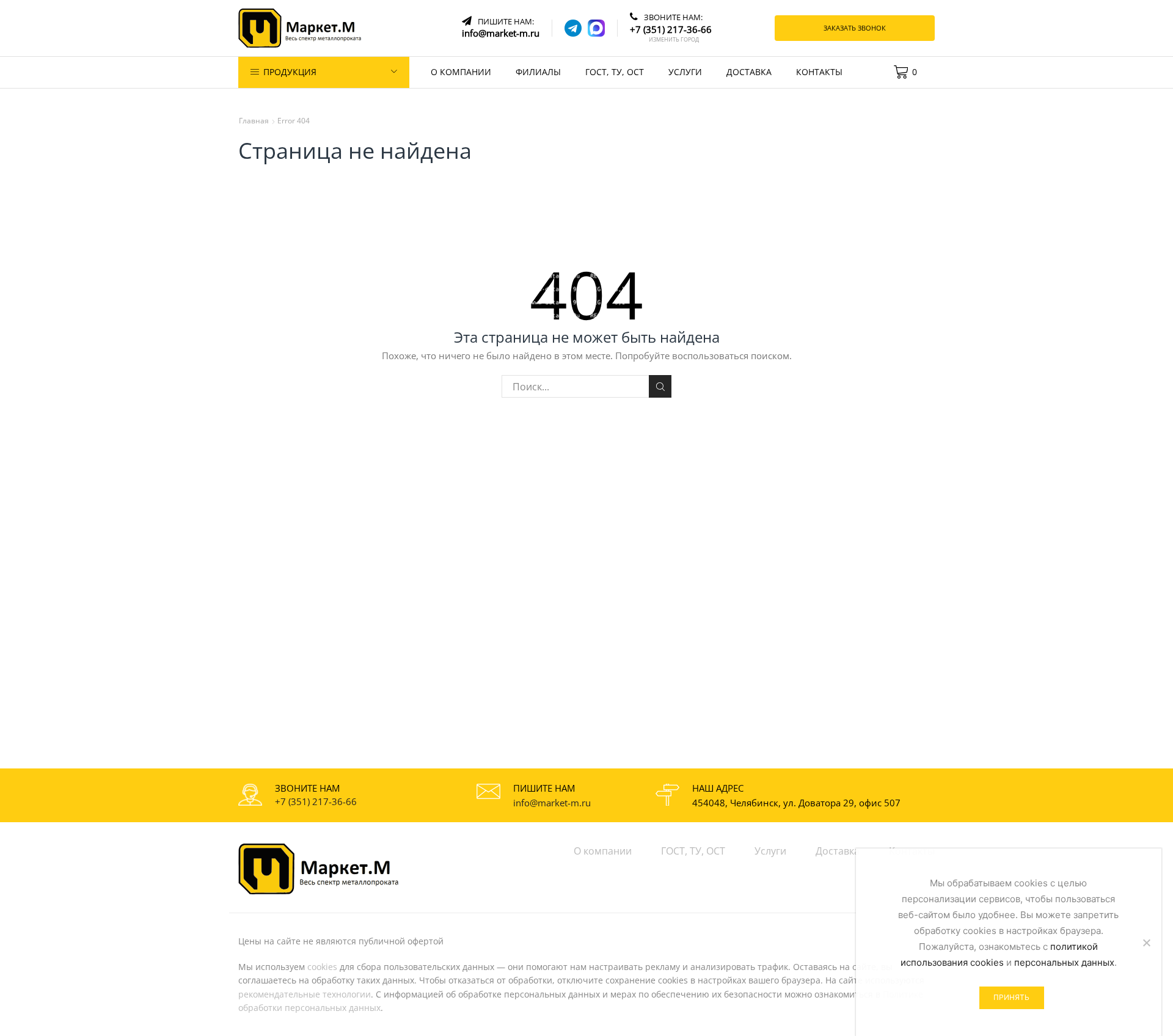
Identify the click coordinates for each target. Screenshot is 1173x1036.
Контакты (819, 72)
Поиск (660, 386)
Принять (1011, 997)
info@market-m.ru (552, 803)
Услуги (685, 72)
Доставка (749, 72)
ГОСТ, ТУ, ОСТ (614, 72)
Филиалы (538, 72)
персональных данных (1064, 962)
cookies (322, 966)
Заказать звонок (855, 27)
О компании (461, 72)
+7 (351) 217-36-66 (316, 801)
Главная (254, 120)
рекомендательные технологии (304, 994)
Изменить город (674, 39)
